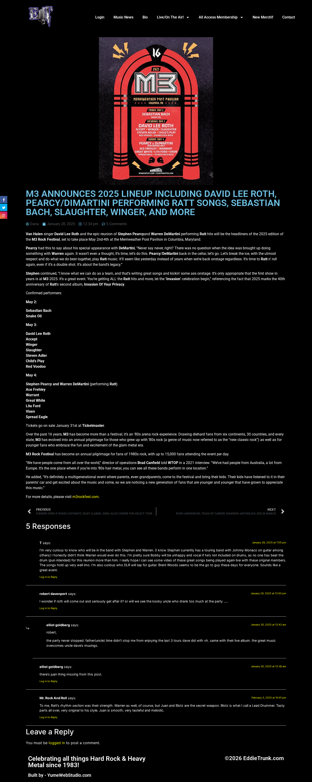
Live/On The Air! (170, 17)
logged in (57, 742)
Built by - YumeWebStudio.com (59, 775)
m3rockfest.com (85, 497)
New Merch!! (263, 17)
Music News (123, 17)
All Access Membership (218, 17)
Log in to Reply (48, 577)
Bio (145, 17)
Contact (288, 17)
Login (99, 17)
